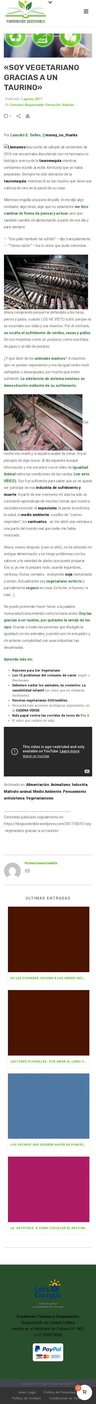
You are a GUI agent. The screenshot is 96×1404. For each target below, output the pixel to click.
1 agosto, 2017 (31, 99)
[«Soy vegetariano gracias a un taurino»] (48, 46)
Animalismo (60, 784)
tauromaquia (50, 160)
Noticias (68, 105)
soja (68, 574)
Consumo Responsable (26, 105)
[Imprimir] (30, 116)
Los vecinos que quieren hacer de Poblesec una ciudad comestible (49, 1145)
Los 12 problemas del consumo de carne (44, 675)
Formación (52, 105)
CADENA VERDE (27, 710)
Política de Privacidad (60, 1392)
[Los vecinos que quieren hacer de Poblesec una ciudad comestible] (48, 1106)
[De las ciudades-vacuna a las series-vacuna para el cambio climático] (48, 939)
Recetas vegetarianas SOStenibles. (40, 700)
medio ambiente (35, 515)
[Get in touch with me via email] (27, 872)
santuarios (37, 521)
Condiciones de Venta (65, 1398)
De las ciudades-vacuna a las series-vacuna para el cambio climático (49, 978)
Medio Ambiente (47, 791)
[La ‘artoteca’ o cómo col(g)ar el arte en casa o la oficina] (48, 1189)
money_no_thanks (62, 135)
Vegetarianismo (40, 798)
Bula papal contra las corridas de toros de (50, 715)
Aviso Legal (27, 1392)
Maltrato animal (17, 791)
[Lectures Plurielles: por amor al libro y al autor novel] (48, 1023)
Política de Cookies (26, 1398)
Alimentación (37, 784)
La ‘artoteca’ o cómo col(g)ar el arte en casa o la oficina (49, 1228)
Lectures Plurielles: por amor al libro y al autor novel (49, 1061)
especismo (47, 508)
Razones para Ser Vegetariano (36, 670)
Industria (79, 784)
